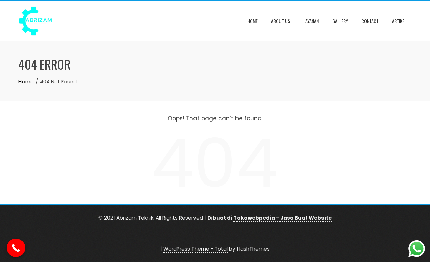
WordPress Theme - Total (195, 248)
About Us (280, 20)
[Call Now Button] (16, 248)
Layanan (311, 20)
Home (252, 20)
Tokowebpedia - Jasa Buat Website (282, 217)
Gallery (340, 20)
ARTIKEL (399, 20)
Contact (370, 20)
